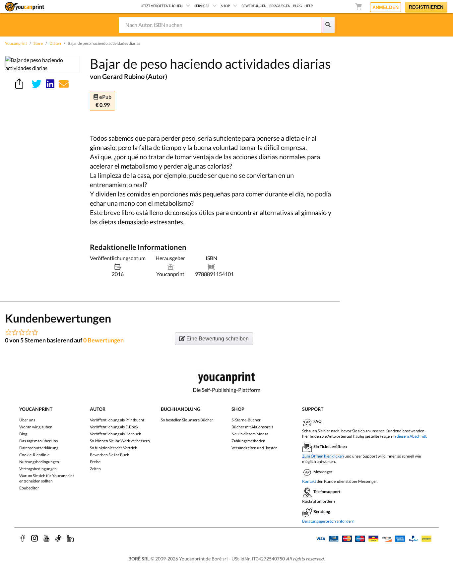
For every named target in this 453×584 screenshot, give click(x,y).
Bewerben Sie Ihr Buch (109, 454)
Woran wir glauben (35, 426)
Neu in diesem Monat (249, 433)
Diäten (55, 43)
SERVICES (201, 6)
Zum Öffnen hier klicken (323, 456)
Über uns (27, 419)
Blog (23, 433)
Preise (95, 461)
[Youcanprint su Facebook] (22, 538)
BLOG (297, 6)
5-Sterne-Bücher (246, 419)
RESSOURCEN (280, 6)
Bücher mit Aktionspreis (252, 426)
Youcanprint (16, 43)
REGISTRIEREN (426, 7)
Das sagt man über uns (38, 440)
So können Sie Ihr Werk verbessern (120, 440)
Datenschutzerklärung (38, 447)
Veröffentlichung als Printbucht (117, 419)
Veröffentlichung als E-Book (114, 426)
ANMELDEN (385, 7)
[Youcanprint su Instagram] (34, 538)
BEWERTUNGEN (254, 6)
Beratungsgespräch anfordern (328, 521)
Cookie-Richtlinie (34, 454)
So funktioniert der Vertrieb (113, 447)
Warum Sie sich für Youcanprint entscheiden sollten (46, 478)
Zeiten (95, 468)
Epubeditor (29, 487)
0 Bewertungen (103, 340)
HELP (308, 6)
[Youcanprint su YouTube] (46, 538)
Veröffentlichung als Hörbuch (115, 433)
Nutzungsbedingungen (39, 461)
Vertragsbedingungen (38, 468)
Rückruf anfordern (318, 501)
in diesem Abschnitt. (410, 436)
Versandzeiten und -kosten (254, 447)
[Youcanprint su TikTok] (58, 538)
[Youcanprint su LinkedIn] (70, 538)
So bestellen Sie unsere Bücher (187, 419)
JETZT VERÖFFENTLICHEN (162, 6)
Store (38, 43)
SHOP (225, 6)
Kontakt (309, 481)
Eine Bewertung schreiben (217, 338)
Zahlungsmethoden (248, 440)
